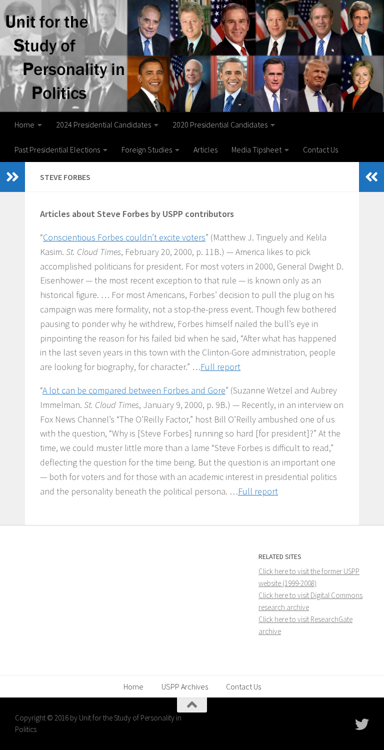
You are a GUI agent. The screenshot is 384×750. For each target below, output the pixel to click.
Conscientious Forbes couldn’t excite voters (124, 237)
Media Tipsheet (257, 149)
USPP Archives (185, 687)
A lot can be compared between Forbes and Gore (134, 390)
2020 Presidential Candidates (220, 125)
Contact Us (320, 149)
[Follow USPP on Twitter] (362, 725)
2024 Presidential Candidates (103, 125)
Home (24, 125)
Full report (220, 366)
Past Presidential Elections (57, 149)
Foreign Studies (147, 149)
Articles (206, 149)
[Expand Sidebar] (12, 177)
